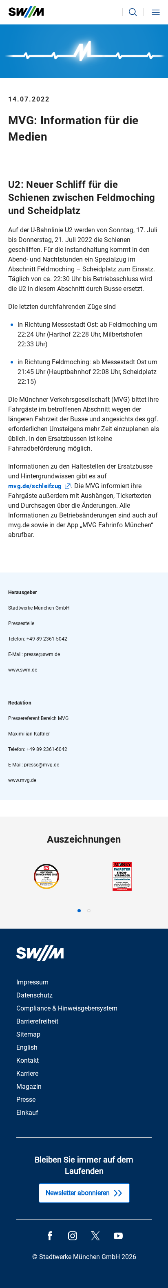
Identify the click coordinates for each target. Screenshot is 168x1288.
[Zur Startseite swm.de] (26, 12)
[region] (84, 887)
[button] (133, 12)
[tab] (79, 910)
